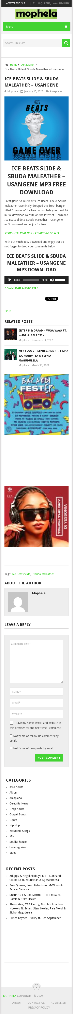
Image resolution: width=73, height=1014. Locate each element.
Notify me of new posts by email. (33, 748)
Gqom (13, 819)
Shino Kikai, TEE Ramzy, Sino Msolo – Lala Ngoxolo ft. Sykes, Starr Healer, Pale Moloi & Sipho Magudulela (37, 908)
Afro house (16, 787)
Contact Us (36, 1002)
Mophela (13, 91)
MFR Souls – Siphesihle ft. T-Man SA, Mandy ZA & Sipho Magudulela (44, 355)
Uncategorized (18, 847)
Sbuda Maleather (43, 574)
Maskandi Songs (20, 830)
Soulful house (18, 841)
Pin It (7, 311)
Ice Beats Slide (21, 574)
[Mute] (52, 280)
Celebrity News (19, 803)
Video (13, 852)
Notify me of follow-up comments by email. (34, 738)
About (17, 1002)
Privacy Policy (39, 1007)
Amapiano (56, 91)
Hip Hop (15, 825)
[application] (36, 280)
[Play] (10, 280)
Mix (12, 836)
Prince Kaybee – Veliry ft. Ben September (35, 918)
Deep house (17, 809)
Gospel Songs (18, 814)
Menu (9, 26)
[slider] (61, 279)
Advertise (58, 1002)
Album (13, 792)
